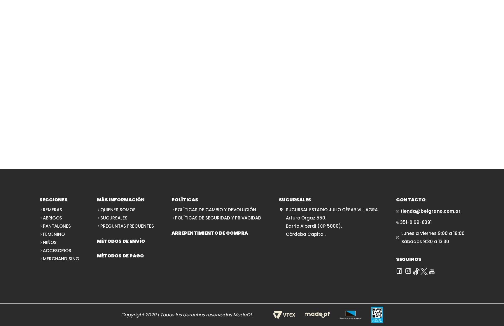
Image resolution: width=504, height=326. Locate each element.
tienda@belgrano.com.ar (430, 211)
